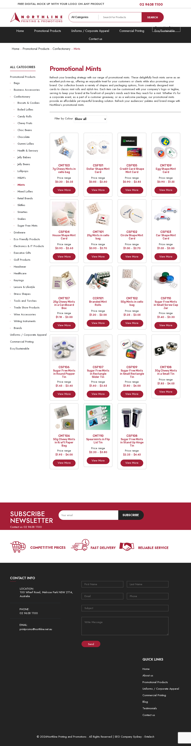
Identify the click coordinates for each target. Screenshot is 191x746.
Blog (145, 702)
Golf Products (22, 260)
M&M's (22, 178)
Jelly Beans (24, 164)
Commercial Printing (131, 31)
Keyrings (19, 280)
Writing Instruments (25, 321)
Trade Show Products (27, 307)
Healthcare (20, 273)
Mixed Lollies (25, 191)
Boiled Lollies (25, 109)
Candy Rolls (25, 116)
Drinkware (19, 232)
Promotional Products (47, 31)
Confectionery (61, 49)
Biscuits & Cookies (29, 103)
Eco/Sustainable (19, 349)
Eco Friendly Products (27, 239)
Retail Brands (25, 198)
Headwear (20, 267)
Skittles (21, 205)
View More (64, 190)
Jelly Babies (24, 157)
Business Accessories (27, 90)
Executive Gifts (22, 253)
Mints (21, 185)
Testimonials (150, 708)
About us (148, 675)
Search (152, 17)
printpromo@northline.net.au (36, 629)
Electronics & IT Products (29, 246)
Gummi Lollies (26, 144)
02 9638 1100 (151, 4)
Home (20, 31)
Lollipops (23, 171)
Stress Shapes (22, 294)
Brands (18, 328)
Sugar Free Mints (27, 226)
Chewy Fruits (25, 123)
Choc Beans (25, 130)
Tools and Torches (25, 301)
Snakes (22, 219)
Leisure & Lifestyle (24, 287)
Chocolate (24, 137)
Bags (17, 83)
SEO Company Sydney (128, 737)
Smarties (22, 212)
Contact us (95, 39)
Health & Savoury (28, 151)
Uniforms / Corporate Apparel (90, 31)
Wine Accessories (25, 314)
